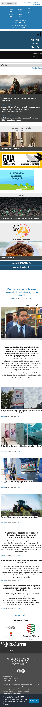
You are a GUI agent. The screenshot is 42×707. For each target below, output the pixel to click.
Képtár (35, 46)
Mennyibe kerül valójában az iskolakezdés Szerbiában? (21, 561)
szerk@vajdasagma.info (13, 678)
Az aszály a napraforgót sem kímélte (19, 517)
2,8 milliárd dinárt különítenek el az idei (21, 446)
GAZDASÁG (14, 299)
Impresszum (37, 53)
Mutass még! (21, 615)
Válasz (35, 43)
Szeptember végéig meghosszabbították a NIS (21, 411)
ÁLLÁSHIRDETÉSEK (21, 263)
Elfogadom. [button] (34, 700)
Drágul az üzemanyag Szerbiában (17, 481)
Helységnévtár (21, 267)
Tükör (35, 40)
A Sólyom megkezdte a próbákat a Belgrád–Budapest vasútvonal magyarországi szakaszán (21, 534)
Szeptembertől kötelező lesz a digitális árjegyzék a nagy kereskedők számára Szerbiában (21, 587)
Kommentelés (20, 663)
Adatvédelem (20, 661)
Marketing (37, 56)
